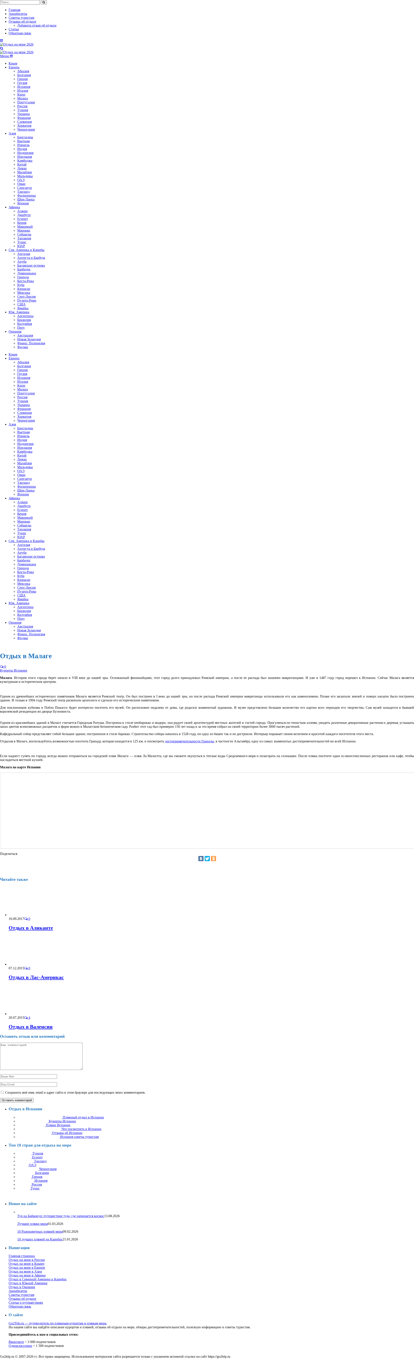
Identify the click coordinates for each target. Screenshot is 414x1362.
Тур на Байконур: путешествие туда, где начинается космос (60, 1216)
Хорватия (24, 125)
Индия (22, 149)
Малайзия (24, 172)
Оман (21, 184)
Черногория (26, 129)
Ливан (22, 168)
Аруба (22, 261)
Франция (24, 118)
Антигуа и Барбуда (31, 257)
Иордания (24, 156)
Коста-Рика (25, 281)
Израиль (23, 145)
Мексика (23, 292)
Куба (20, 285)
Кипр (21, 94)
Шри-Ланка (25, 199)
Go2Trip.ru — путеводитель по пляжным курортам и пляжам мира (57, 1323)
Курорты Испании (13, 670)
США (21, 304)
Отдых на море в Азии (25, 1271)
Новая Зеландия (29, 339)
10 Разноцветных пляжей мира (40, 1231)
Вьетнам (23, 141)
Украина (23, 114)
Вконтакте (16, 1342)
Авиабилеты (18, 14)
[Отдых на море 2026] (16, 44)
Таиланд (23, 191)
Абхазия (23, 71)
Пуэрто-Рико (26, 300)
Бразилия (24, 320)
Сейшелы (24, 234)
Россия (22, 106)
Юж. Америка (19, 312)
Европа (14, 67)
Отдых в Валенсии (31, 1027)
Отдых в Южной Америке (28, 1283)
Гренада (23, 277)
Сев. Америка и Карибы (26, 250)
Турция (22, 110)
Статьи (14, 29)
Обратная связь (20, 33)
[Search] (1, 48)
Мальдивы (25, 176)
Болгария (24, 75)
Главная (14, 10)
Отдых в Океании (22, 1287)
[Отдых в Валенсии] (32, 1014)
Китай (22, 164)
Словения (24, 121)
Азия (12, 133)
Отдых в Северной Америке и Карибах (38, 1279)
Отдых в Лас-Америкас (36, 977)
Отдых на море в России (27, 1260)
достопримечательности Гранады (189, 741)
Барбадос (24, 269)
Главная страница (22, 1256)
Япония (23, 203)
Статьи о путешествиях (26, 1302)
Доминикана (26, 273)
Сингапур (24, 188)
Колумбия (24, 324)
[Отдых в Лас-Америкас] (32, 964)
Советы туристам (21, 17)
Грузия (22, 83)
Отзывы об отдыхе (22, 21)
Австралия (25, 335)
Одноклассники (20, 1346)
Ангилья (23, 254)
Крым (13, 63)
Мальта (22, 98)
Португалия (26, 102)
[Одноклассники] (213, 858)
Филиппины (26, 195)
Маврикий (25, 226)
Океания (15, 331)
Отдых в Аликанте (31, 928)
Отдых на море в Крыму (27, 1264)
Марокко (23, 230)
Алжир (22, 211)
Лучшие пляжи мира (32, 1224)
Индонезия (25, 153)
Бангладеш (25, 137)
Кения (21, 223)
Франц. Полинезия (31, 343)
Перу (21, 327)
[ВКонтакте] (201, 858)
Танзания (24, 238)
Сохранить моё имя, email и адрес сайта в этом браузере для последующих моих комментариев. (75, 1092)
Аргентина (25, 316)
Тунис (21, 242)
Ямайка (22, 308)
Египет (22, 219)
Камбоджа (24, 160)
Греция (22, 79)
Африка (14, 207)
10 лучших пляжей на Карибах (40, 1239)
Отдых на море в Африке (27, 1275)
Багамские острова (31, 265)
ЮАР (21, 246)
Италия (22, 90)
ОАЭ (21, 180)
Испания (23, 87)
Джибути (24, 215)
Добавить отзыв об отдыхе (36, 25)
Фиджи (22, 347)
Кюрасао (23, 289)
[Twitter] (207, 858)
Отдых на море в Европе (27, 1267)
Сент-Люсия (26, 296)
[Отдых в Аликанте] (32, 915)
